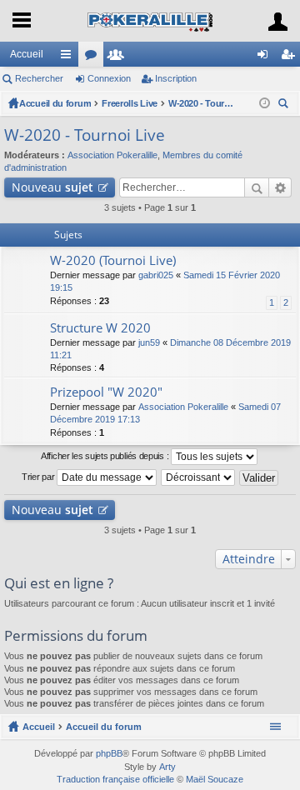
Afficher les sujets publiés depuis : (106, 456)
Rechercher (39, 78)
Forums (94, 57)
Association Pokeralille (113, 155)
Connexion (109, 78)
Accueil (26, 54)
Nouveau (52, 187)
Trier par (39, 477)
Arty (167, 767)
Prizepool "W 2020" (106, 392)
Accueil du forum (55, 103)
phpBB (109, 753)
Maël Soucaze (214, 779)
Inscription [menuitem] (291, 57)
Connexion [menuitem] (266, 57)
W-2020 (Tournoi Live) (113, 260)
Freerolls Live (130, 103)
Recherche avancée (280, 188)
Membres (119, 57)
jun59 (149, 343)
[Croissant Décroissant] (199, 477)
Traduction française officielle (115, 779)
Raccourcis (69, 57)
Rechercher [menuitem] (285, 105)
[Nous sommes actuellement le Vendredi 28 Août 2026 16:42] (264, 103)
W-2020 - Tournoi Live (201, 103)
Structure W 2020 (100, 328)
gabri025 (155, 275)
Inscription (176, 78)
